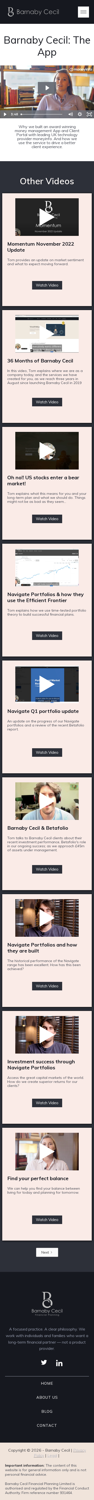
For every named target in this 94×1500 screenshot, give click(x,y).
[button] (83, 12)
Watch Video (47, 285)
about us (47, 1397)
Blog (47, 1412)
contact (47, 1426)
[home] (32, 12)
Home (47, 1383)
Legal (52, 1455)
